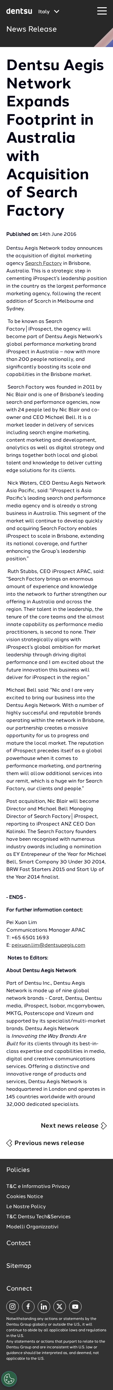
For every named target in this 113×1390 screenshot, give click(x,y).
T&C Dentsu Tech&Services (38, 1217)
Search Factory (43, 263)
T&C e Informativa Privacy (38, 1186)
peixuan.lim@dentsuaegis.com (48, 945)
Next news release (70, 1126)
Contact (18, 1243)
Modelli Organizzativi (32, 1227)
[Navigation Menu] (102, 11)
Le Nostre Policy (26, 1206)
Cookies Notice (24, 1196)
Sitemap (18, 1266)
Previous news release (48, 1143)
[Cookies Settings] (9, 1379)
